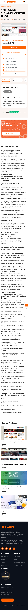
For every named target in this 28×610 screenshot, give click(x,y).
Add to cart (14, 47)
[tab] (6, 80)
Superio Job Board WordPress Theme (12, 511)
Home (2, 6)
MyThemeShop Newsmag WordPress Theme (13, 442)
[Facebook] (2, 548)
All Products (8, 6)
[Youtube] (6, 548)
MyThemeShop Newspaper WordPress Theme (14, 464)
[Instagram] (14, 548)
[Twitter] (10, 548)
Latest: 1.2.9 (7, 91)
